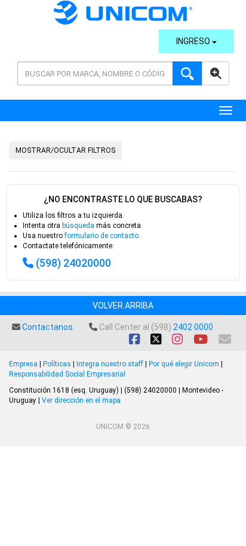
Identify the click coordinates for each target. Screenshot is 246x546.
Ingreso (194, 41)
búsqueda (78, 225)
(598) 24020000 (73, 263)
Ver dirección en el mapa (81, 400)
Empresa (23, 364)
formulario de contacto (101, 236)
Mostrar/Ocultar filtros (65, 150)
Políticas (57, 364)
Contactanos (47, 327)
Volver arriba (123, 305)
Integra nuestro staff (109, 364)
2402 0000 (193, 327)
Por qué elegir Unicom (184, 364)
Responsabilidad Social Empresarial (67, 374)
